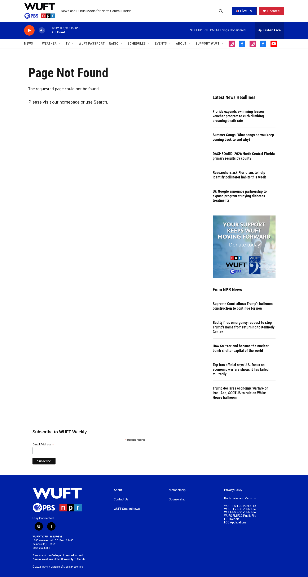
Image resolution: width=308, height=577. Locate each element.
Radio (114, 43)
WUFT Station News (127, 508)
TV (68, 43)
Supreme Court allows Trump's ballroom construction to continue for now (243, 305)
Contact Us (121, 499)
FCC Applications (235, 522)
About (118, 490)
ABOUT (181, 43)
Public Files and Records (240, 498)
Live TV (246, 10)
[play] (29, 30)
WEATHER (49, 43)
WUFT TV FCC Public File (240, 509)
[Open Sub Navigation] (36, 43)
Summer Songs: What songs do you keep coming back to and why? (243, 137)
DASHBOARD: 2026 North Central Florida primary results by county (244, 155)
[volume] (41, 30)
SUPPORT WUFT (207, 43)
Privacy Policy (233, 490)
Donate (273, 11)
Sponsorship (177, 499)
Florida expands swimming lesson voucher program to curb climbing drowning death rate (238, 116)
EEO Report (231, 519)
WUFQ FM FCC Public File (240, 515)
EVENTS (161, 43)
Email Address (43, 444)
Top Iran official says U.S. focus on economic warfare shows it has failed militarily (241, 369)
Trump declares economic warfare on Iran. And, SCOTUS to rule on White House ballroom (240, 393)
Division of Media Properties (67, 566)
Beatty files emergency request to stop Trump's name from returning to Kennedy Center (243, 327)
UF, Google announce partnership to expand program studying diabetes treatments (240, 196)
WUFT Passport (92, 43)
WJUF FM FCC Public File (240, 512)
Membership (177, 490)
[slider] (48, 30)
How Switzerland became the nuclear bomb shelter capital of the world (241, 348)
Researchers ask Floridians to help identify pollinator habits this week (239, 174)
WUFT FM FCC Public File (240, 506)
